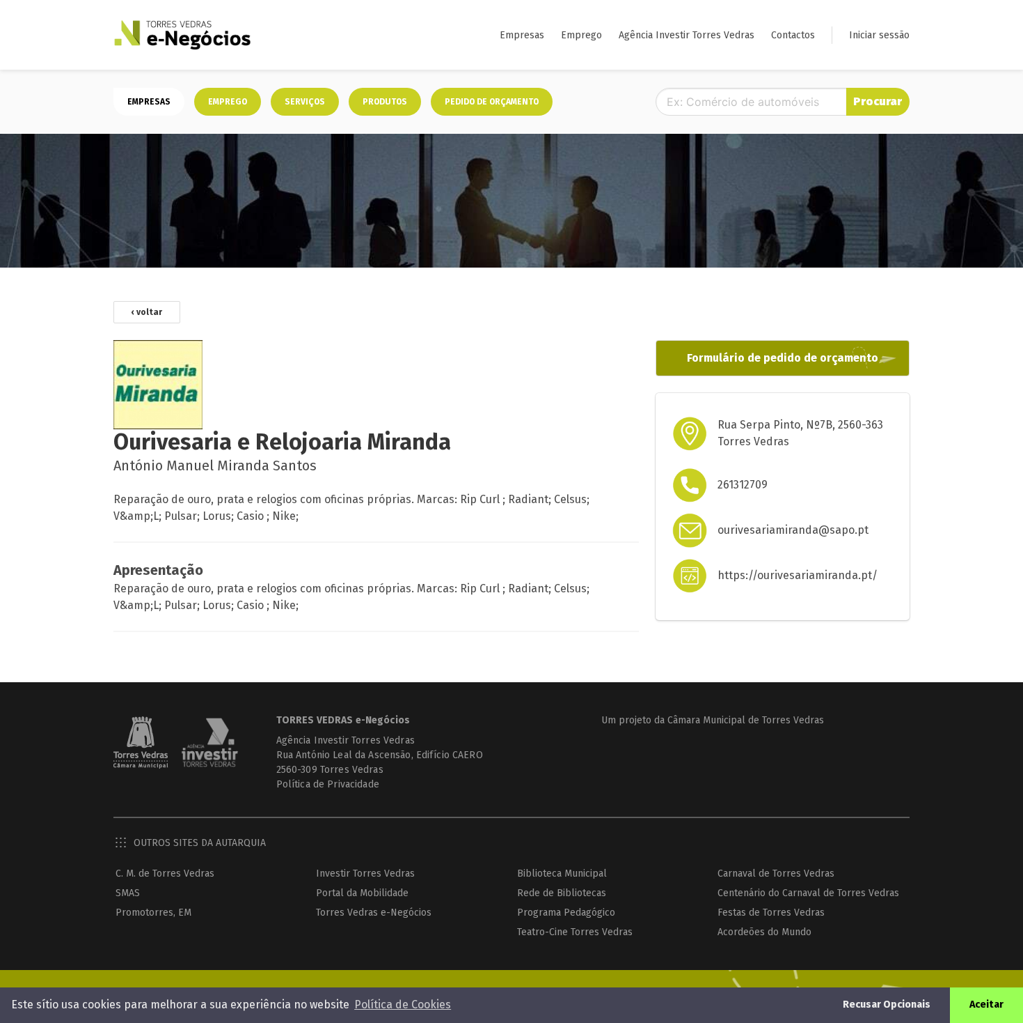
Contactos (793, 35)
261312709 (742, 484)
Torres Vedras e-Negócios (373, 912)
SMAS (128, 893)
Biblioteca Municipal (562, 873)
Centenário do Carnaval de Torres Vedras (808, 893)
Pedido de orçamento (492, 102)
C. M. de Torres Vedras (165, 873)
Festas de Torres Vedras (771, 912)
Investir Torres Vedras (365, 873)
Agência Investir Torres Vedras (686, 35)
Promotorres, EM (153, 912)
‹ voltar (147, 312)
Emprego (581, 35)
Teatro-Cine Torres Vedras (575, 932)
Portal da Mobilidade (362, 893)
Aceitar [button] (986, 1004)
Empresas (522, 35)
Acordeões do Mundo (764, 932)
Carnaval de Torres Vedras (775, 873)
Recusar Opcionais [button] (886, 1004)
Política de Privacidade (327, 784)
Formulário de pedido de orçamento (782, 357)
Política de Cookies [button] (402, 1004)
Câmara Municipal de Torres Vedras (745, 720)
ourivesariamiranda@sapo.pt (793, 530)
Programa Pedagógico (566, 912)
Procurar (877, 101)
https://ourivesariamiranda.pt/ (797, 575)
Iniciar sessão (879, 35)
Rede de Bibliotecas (561, 893)
